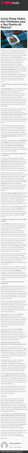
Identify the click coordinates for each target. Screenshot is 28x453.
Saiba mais (3, 438)
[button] (14, 8)
